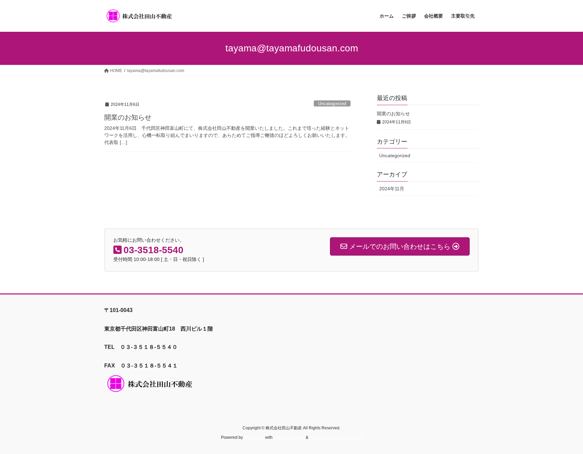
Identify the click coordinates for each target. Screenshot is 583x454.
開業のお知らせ (127, 117)
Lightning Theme (289, 437)
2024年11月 (391, 188)
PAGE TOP (563, 434)
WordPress (254, 437)
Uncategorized (332, 103)
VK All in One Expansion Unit (335, 437)
